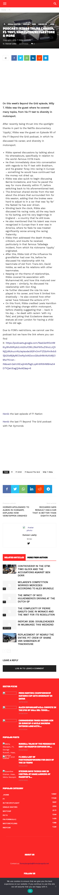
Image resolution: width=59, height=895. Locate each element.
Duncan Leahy (10, 44)
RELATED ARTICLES (14, 557)
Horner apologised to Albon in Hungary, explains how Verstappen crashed (16, 511)
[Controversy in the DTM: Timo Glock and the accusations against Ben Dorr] (9, 569)
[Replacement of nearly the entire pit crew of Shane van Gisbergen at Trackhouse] (9, 637)
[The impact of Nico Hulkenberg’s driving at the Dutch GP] (9, 598)
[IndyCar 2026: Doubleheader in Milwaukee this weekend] (9, 624)
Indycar (26, 24)
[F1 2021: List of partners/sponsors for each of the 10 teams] (9, 760)
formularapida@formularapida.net (34, 863)
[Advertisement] (29, 81)
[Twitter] (29, 543)
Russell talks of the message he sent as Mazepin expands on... (37, 745)
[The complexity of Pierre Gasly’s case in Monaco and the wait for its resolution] (9, 611)
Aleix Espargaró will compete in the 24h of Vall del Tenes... (37, 709)
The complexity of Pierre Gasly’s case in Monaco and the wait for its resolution (36, 611)
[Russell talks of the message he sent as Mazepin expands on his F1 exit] (9, 751)
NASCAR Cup (42, 24)
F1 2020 (19, 472)
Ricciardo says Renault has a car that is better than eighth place (44, 511)
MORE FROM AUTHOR (37, 557)
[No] (55, 886)
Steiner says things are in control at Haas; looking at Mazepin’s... (34, 774)
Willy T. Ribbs (48, 472)
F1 (10, 10)
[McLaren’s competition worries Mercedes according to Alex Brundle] (9, 585)
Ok (30, 891)
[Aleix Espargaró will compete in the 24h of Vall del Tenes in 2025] (9, 711)
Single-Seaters (14, 24)
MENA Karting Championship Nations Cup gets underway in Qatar (35, 696)
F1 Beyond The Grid (32, 472)
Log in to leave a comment (29, 668)
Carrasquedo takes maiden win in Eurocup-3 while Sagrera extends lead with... (36, 723)
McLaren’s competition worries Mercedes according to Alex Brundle (36, 585)
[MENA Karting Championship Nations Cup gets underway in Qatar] (9, 696)
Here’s (6, 413)
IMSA (5, 641)
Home (3, 10)
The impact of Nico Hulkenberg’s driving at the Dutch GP (36, 598)
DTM (5, 572)
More (34, 24)
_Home (51, 24)
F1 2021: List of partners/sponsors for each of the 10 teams (36, 760)
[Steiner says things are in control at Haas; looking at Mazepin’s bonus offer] (9, 775)
